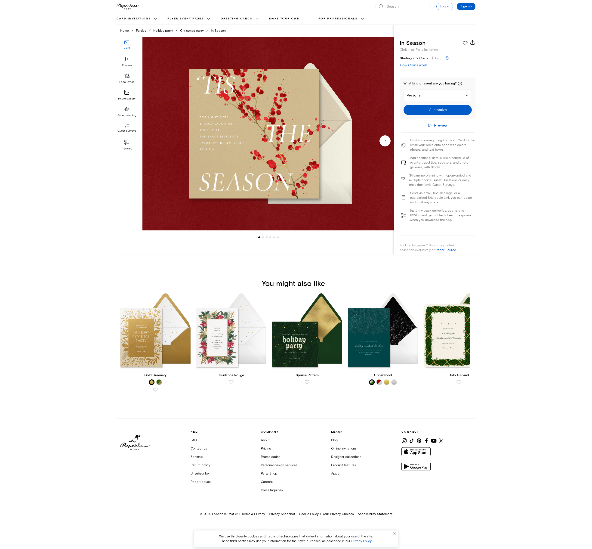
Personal (414, 95)
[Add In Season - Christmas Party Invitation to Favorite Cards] (465, 43)
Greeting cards (237, 18)
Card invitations (134, 18)
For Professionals (338, 18)
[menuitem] (137, 19)
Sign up (466, 6)
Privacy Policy (361, 541)
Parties (141, 31)
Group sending (126, 115)
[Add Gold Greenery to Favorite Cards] (155, 389)
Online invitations (344, 448)
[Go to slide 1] (259, 237)
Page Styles (126, 82)
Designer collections (346, 457)
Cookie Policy (309, 514)
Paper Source (446, 250)
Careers (267, 482)
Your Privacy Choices (338, 514)
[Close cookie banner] (394, 534)
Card (127, 48)
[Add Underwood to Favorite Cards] (383, 389)
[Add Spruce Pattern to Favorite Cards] (307, 382)
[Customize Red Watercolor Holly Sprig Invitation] (268, 133)
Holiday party (163, 31)
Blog (334, 440)
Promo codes (270, 457)
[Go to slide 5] (270, 237)
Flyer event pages (185, 18)
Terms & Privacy (253, 514)
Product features (343, 465)
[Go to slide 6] (274, 237)
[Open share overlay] (472, 42)
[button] (460, 83)
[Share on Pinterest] (419, 440)
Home (124, 31)
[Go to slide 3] (263, 237)
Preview (127, 65)
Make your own (284, 18)
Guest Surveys (126, 131)
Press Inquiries (272, 490)
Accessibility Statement (375, 514)
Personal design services (279, 465)
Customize (438, 110)
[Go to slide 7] (278, 237)
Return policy (200, 465)
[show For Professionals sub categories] (362, 19)
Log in (444, 6)
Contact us (199, 448)
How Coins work (413, 65)
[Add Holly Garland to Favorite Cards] (459, 382)
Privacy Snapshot (282, 514)
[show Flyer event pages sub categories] (208, 19)
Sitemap (197, 457)
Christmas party (192, 31)
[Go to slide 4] (267, 237)
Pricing (266, 448)
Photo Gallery (127, 98)
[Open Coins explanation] (447, 58)
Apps (335, 473)
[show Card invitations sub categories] (155, 19)
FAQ (194, 440)
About (265, 440)
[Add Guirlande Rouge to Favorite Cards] (231, 382)
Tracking (126, 148)
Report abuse (201, 482)
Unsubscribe (200, 473)
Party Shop (269, 473)
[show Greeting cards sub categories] (257, 19)
